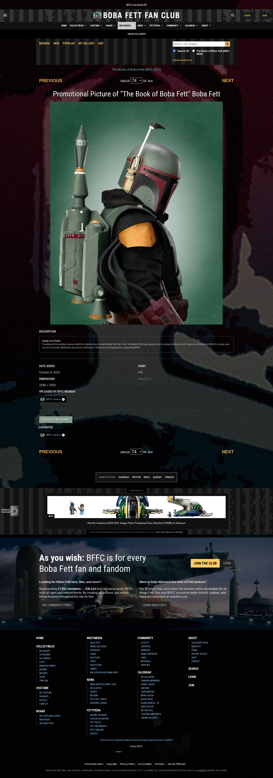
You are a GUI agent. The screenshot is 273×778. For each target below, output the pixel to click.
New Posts (44, 719)
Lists (41, 662)
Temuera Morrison (150, 680)
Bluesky (157, 477)
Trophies (145, 665)
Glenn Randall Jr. (150, 703)
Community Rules (93, 764)
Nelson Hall (147, 710)
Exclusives (95, 688)
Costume (95, 25)
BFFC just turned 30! (136, 4)
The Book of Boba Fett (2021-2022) (136, 69)
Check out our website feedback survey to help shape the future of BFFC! (136, 740)
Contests (145, 646)
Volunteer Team (199, 642)
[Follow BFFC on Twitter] (131, 754)
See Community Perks (56, 605)
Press (194, 650)
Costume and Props (151, 714)
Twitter (136, 477)
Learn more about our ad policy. (169, 532)
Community (173, 25)
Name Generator (149, 654)
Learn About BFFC (154, 605)
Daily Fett (95, 642)
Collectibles (77, 25)
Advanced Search (182, 60)
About (205, 25)
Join (264, 15)
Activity (145, 642)
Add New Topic (46, 723)
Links (143, 657)
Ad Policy (160, 764)
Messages (146, 661)
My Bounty (44, 651)
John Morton (147, 692)
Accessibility (145, 764)
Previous (50, 80)
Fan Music (95, 650)
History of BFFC (199, 654)
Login (247, 15)
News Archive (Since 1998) (103, 684)
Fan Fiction (95, 665)
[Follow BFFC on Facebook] (119, 754)
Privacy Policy (127, 764)
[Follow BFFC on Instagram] (125, 754)
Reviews (43, 673)
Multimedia (125, 25)
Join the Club (205, 563)
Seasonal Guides (98, 703)
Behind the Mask (98, 715)
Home (64, 25)
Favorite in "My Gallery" (55, 419)
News (140, 25)
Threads (169, 477)
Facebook (123, 477)
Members (145, 650)
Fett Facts (95, 722)
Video (93, 661)
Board (109, 25)
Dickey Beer (147, 699)
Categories (45, 654)
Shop (193, 657)
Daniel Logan (147, 684)
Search (193, 668)
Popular (69, 43)
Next (228, 80)
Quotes (93, 733)
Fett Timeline (97, 730)
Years (42, 677)
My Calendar (147, 677)
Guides (93, 692)
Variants (43, 696)
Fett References (98, 726)
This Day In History (99, 718)
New (56, 43)
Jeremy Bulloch (149, 718)
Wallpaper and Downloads (104, 672)
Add (100, 43)
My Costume (45, 692)
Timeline (43, 680)
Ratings (43, 669)
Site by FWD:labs (177, 764)
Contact (195, 661)
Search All (183, 51)
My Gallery (86, 43)
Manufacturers (47, 665)
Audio (93, 654)
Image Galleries (98, 646)
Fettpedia (155, 25)
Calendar (190, 25)
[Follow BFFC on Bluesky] (154, 754)
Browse (44, 43)
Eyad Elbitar (147, 706)
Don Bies (145, 688)
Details (43, 700)
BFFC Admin (53, 399)
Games (93, 668)
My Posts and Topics (49, 716)
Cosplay (43, 704)
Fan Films (95, 657)
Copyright (111, 764)
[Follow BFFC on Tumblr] (136, 754)
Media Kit (196, 646)
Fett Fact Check (98, 699)
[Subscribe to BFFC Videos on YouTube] (142, 754)
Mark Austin (147, 695)
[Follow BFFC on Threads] (148, 754)
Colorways (45, 658)
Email (147, 477)
